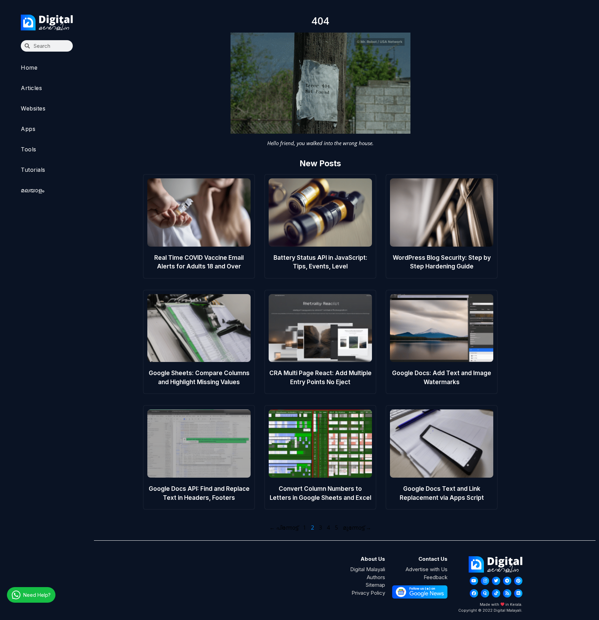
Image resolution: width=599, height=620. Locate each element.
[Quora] (485, 593)
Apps (28, 128)
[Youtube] (474, 581)
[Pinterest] (518, 581)
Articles (31, 88)
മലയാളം (32, 190)
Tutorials (33, 169)
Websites (33, 108)
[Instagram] (485, 581)
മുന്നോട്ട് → (357, 527)
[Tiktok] (496, 593)
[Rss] (507, 593)
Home (29, 67)
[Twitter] (496, 581)
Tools (28, 149)
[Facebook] (474, 593)
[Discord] (518, 593)
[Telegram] (507, 581)
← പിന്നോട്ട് (283, 527)
